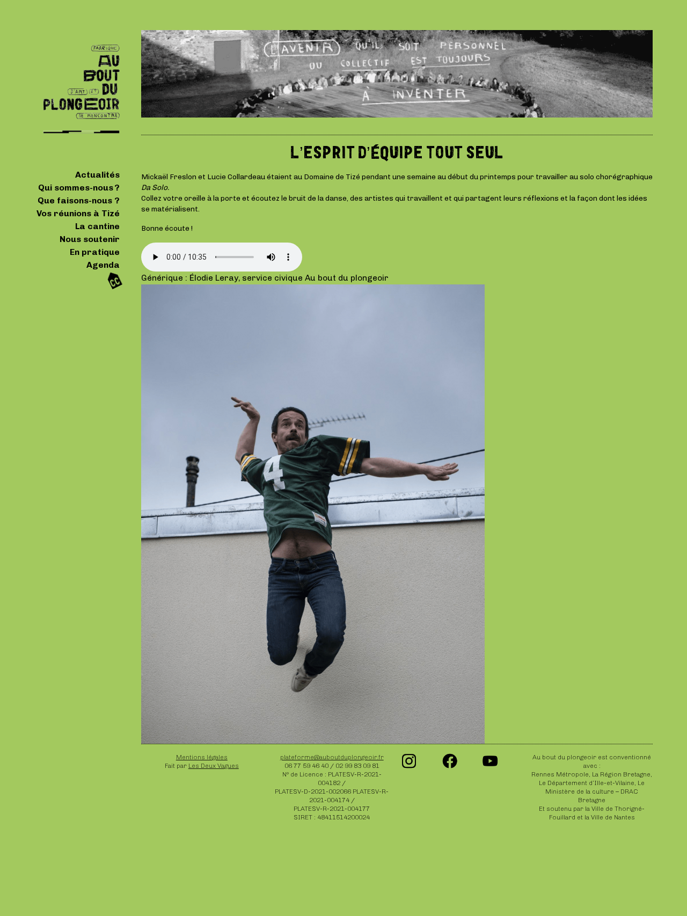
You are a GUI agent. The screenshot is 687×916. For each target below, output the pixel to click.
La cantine (97, 226)
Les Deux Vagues (213, 766)
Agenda (103, 265)
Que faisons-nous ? (79, 200)
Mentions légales (202, 757)
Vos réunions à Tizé (78, 213)
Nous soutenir (90, 239)
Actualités (97, 175)
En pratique (95, 252)
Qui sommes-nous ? (79, 187)
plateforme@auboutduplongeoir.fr (332, 757)
